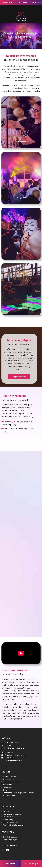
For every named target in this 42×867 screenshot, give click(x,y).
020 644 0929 (36, 2)
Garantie (5, 811)
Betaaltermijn (7, 817)
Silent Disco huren (9, 779)
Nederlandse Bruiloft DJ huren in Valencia (17, 793)
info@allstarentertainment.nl (16, 2)
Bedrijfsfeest (7, 784)
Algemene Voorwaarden (11, 814)
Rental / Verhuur (8, 795)
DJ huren (5, 790)
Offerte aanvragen (9, 839)
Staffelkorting (7, 819)
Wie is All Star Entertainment (12, 825)
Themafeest (6, 787)
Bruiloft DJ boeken (9, 837)
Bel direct (10, 863)
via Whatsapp (31, 863)
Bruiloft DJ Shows (8, 776)
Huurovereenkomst (9, 822)
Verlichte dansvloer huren (11, 782)
